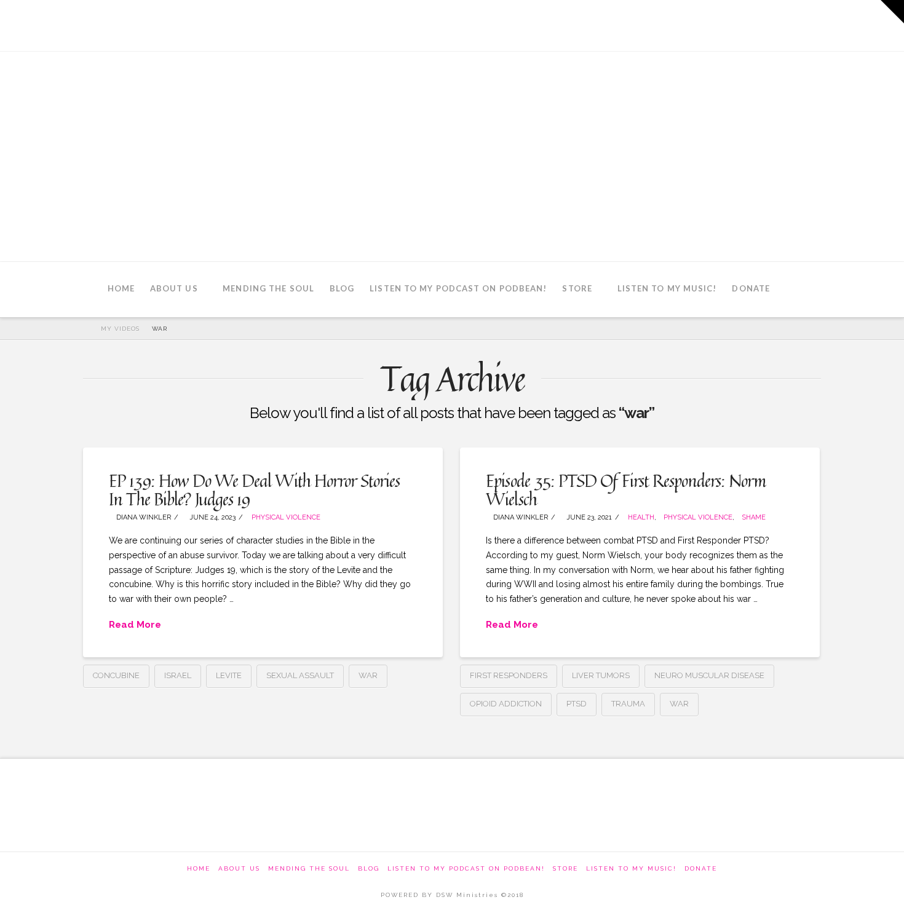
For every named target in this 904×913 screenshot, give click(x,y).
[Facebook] (705, 24)
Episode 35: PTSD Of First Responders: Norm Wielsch (626, 489)
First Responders (508, 675)
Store (565, 868)
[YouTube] (772, 24)
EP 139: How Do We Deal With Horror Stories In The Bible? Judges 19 (254, 489)
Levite (229, 675)
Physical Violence (286, 517)
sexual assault (300, 675)
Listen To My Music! (631, 868)
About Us (239, 868)
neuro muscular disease (709, 675)
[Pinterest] (806, 24)
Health (641, 517)
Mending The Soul (309, 868)
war (368, 675)
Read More (135, 624)
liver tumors (601, 675)
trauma (628, 703)
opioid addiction (506, 703)
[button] (892, 11)
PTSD (576, 703)
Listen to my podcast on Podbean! (466, 868)
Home (198, 868)
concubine (116, 675)
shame (754, 517)
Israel (177, 675)
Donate (700, 868)
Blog (368, 868)
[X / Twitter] (738, 24)
